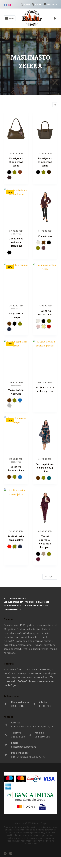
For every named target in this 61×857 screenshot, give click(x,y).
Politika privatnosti (15, 598)
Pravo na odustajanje (36, 606)
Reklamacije (42, 602)
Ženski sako (45, 236)
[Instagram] (10, 5)
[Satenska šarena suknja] (16, 434)
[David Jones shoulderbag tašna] (16, 129)
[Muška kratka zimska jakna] (16, 506)
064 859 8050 (42, 736)
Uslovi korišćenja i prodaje (18, 602)
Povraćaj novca (12, 606)
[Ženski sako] (45, 206)
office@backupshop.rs (23, 746)
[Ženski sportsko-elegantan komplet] (45, 506)
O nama (27, 4)
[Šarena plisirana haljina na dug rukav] (45, 434)
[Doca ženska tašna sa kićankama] (16, 206)
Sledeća (48, 577)
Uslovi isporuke (12, 609)
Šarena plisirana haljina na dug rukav (45, 467)
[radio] (9, 172)
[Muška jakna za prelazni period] (45, 358)
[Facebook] (5, 5)
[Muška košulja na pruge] (16, 358)
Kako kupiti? (52, 4)
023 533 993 (18, 736)
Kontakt (38, 4)
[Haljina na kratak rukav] (45, 281)
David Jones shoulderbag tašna (16, 162)
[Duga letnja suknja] (16, 281)
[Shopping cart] (55, 18)
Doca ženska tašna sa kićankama (16, 242)
